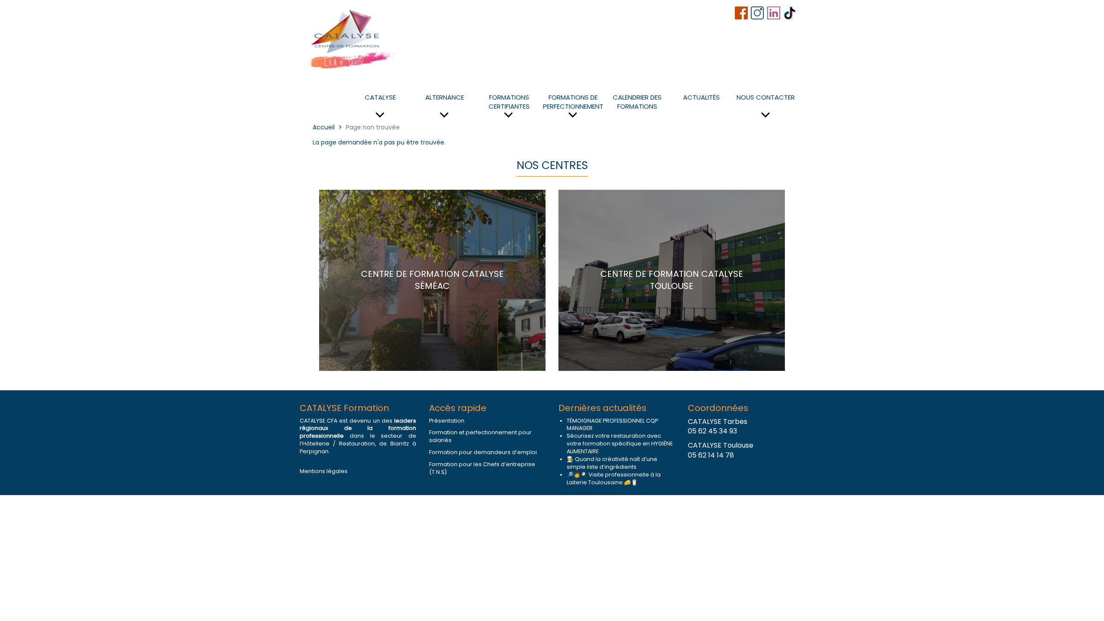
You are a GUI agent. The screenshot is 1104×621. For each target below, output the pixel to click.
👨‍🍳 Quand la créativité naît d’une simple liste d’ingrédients (612, 462)
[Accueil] (352, 38)
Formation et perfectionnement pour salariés (480, 436)
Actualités (701, 97)
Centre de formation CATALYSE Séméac (432, 280)
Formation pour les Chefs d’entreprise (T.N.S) (482, 468)
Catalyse (380, 97)
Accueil (324, 127)
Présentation (446, 420)
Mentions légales (324, 471)
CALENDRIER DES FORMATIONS (637, 102)
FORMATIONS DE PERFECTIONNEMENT (573, 102)
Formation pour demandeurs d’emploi (483, 452)
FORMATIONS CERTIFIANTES (509, 102)
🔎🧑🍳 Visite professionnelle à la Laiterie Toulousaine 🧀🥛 (614, 478)
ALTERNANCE (444, 97)
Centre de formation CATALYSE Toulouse (671, 280)
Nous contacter (766, 97)
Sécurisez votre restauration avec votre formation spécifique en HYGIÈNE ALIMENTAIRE (620, 443)
